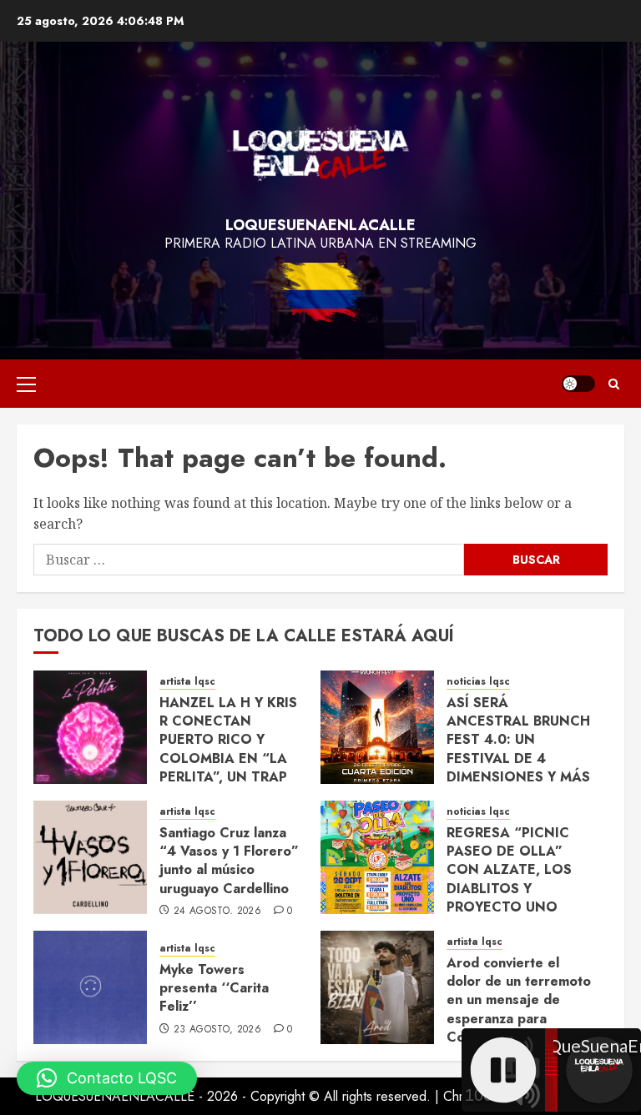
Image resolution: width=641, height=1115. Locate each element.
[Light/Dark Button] (578, 383)
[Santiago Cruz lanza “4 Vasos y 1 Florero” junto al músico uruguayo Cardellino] (90, 857)
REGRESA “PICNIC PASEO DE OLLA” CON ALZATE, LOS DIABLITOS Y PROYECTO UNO (509, 870)
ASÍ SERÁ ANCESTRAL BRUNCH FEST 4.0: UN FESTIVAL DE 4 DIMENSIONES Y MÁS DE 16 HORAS (518, 749)
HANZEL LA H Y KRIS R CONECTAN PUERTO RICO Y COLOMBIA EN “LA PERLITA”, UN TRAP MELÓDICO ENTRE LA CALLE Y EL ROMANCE (228, 768)
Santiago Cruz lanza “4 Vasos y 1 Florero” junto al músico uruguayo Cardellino (229, 860)
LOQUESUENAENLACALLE (320, 225)
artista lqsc (187, 682)
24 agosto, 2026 (217, 911)
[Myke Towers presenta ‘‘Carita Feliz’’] (90, 987)
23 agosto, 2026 (217, 1030)
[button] (26, 383)
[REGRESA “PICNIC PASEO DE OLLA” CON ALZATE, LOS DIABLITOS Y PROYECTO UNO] (377, 857)
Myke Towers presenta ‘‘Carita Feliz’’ (214, 988)
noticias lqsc (478, 682)
